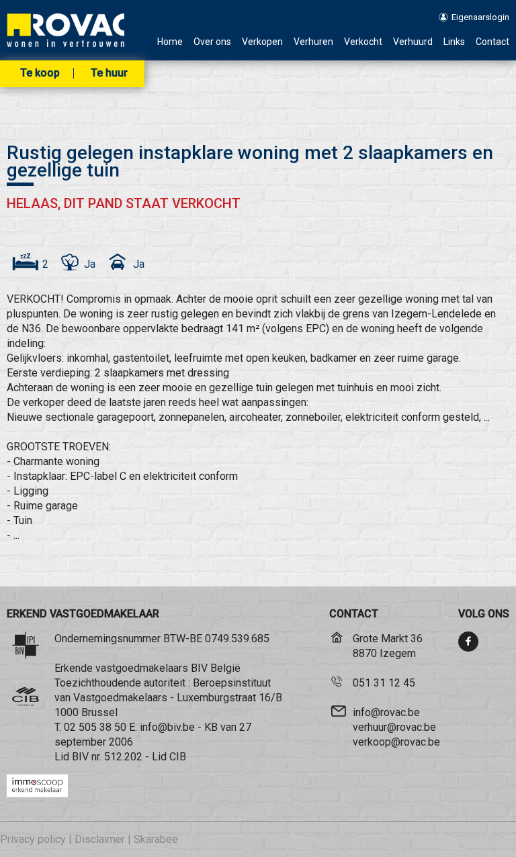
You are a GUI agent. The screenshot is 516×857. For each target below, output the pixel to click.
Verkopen (262, 42)
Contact (492, 42)
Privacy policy (33, 839)
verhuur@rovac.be (394, 727)
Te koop (40, 73)
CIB (177, 756)
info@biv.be (167, 727)
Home (170, 42)
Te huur (109, 73)
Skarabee (156, 839)
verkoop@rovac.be (396, 742)
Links (454, 42)
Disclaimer (100, 839)
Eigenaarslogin (479, 17)
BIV (80, 756)
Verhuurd (413, 42)
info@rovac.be (386, 712)
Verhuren (313, 42)
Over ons (212, 42)
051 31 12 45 (384, 682)
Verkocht (363, 42)
